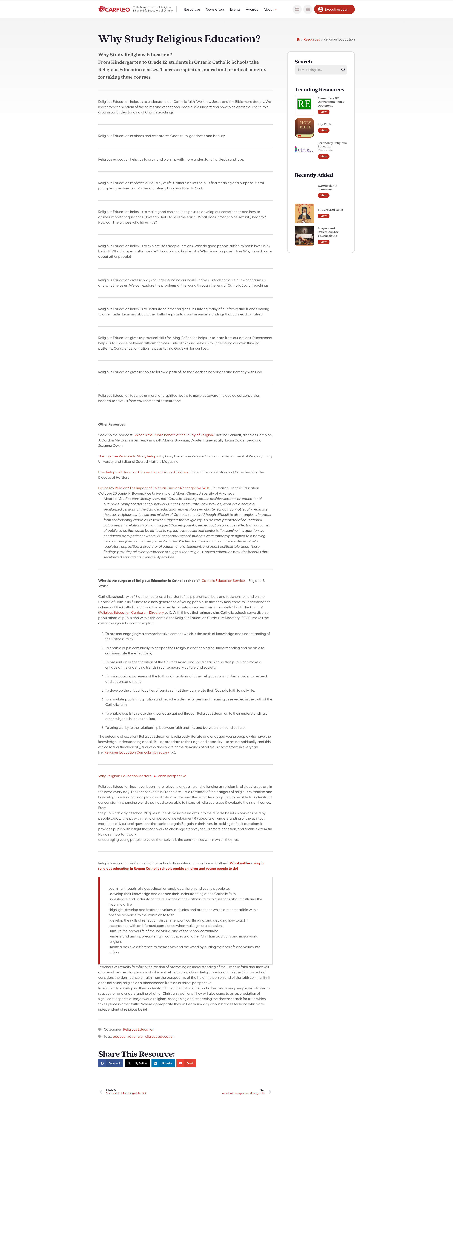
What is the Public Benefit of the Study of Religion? (175, 435)
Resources (192, 10)
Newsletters (215, 10)
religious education (159, 1037)
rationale (135, 1037)
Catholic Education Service (224, 581)
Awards (252, 10)
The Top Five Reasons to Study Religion (129, 456)
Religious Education (138, 1029)
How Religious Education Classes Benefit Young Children (143, 472)
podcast (120, 1037)
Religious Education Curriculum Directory (131, 613)
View (323, 112)
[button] (110, 1063)
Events (235, 10)
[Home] (298, 39)
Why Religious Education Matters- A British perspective (142, 776)
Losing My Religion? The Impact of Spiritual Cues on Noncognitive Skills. (155, 488)
